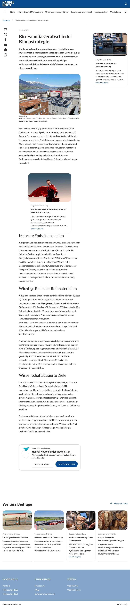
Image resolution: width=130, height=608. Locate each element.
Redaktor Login (122, 604)
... (125, 12)
